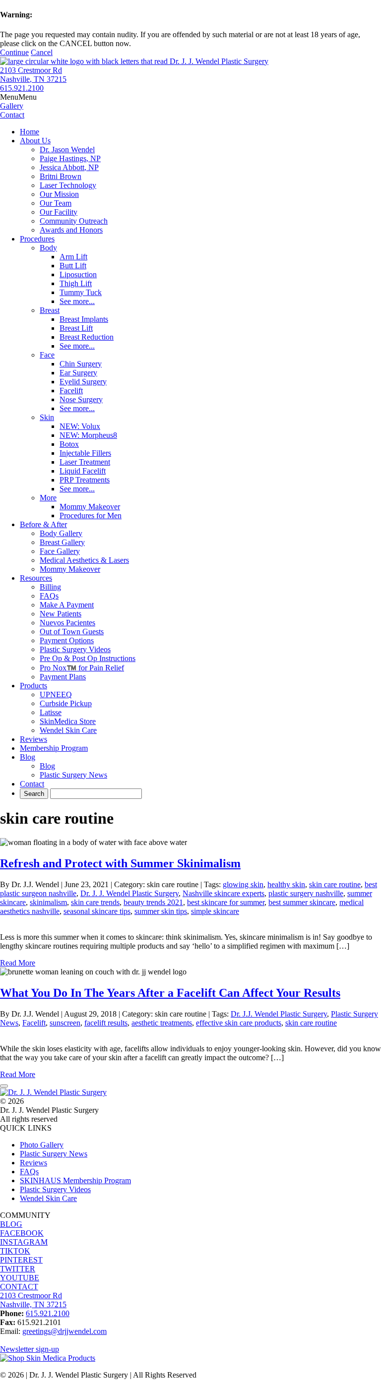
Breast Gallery (62, 542)
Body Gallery (61, 533)
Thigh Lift (76, 283)
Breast (50, 310)
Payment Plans (63, 676)
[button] (18, 97)
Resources (36, 578)
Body (48, 247)
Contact (32, 784)
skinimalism (48, 902)
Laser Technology (68, 185)
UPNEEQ (56, 694)
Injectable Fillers (85, 453)
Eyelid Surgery (83, 381)
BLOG (11, 1224)
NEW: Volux (80, 426)
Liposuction (78, 274)
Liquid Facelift (83, 471)
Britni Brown (60, 176)
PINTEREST (21, 1260)
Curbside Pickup (66, 703)
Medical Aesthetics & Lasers (84, 560)
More (48, 497)
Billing (50, 587)
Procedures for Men (91, 515)
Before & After (43, 524)
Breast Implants (84, 319)
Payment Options (67, 640)
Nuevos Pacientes (67, 622)
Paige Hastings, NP (70, 158)
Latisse (51, 712)
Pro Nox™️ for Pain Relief (82, 668)
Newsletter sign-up (29, 1349)
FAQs (49, 596)
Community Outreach (74, 221)
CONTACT (19, 1286)
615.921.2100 (22, 88)
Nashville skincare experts (223, 893)
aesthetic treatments (161, 1023)
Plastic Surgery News (73, 775)
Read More (17, 963)
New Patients (60, 613)
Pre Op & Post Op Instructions (87, 658)
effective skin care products (238, 1023)
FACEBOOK (22, 1233)
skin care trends (95, 902)
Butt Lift (73, 265)
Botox (69, 444)
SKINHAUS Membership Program (75, 1180)
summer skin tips (160, 911)
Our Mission (59, 194)
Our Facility (58, 212)
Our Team (55, 203)
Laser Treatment (85, 462)
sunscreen (65, 1023)
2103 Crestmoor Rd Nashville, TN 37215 (33, 74)
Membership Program (54, 748)
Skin (47, 417)
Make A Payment (67, 605)
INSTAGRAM (24, 1242)
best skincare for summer (225, 902)
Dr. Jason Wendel (67, 149)
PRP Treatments (85, 480)
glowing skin (243, 884)
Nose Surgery (81, 399)
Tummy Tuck (81, 292)
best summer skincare (301, 902)
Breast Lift (76, 328)
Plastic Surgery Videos (75, 649)
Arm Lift (73, 256)
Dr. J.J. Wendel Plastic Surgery (279, 1014)
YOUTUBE (19, 1277)
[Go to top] (4, 1086)
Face (47, 355)
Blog (27, 757)
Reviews (33, 739)
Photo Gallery (42, 1145)
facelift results (105, 1023)
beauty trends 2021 (153, 902)
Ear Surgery (78, 372)
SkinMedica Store (68, 721)
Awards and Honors (71, 230)
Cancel (42, 52)
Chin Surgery (81, 364)
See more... (77, 301)
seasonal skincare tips (97, 911)
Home (29, 131)
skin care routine (335, 884)
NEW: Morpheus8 (88, 435)
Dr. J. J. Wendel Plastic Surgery (129, 893)
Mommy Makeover (90, 506)
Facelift (71, 390)
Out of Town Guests (72, 631)
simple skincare (215, 911)
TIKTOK (15, 1251)
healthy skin (286, 884)
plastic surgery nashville (305, 893)
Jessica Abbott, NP (69, 167)
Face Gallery (60, 551)
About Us (35, 140)
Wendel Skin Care (68, 730)
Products (33, 685)
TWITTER (17, 1269)
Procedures (37, 239)
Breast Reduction (87, 337)
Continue (14, 52)
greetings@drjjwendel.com (64, 1331)
